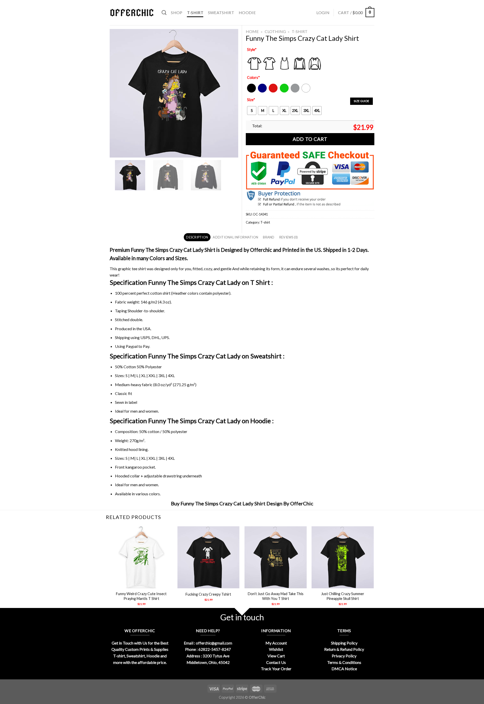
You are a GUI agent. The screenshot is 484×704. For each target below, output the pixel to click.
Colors (253, 77)
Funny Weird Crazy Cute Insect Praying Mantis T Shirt (141, 596)
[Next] (373, 570)
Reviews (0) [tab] (288, 237)
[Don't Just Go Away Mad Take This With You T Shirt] (276, 557)
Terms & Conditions (344, 662)
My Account (276, 642)
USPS (145, 337)
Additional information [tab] (235, 237)
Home (252, 31)
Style (252, 49)
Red (272, 91)
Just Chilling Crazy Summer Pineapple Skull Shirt (342, 596)
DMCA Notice (344, 668)
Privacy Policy (344, 655)
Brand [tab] (268, 237)
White (306, 91)
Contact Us (276, 662)
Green (285, 91)
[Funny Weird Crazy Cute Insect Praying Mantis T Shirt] (141, 557)
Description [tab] (197, 237)
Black (251, 91)
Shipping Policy (344, 642)
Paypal (132, 346)
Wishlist (276, 649)
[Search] (164, 12)
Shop (176, 12)
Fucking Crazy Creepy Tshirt (208, 594)
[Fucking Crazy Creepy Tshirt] (208, 557)
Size (251, 100)
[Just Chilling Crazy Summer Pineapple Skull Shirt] (343, 557)
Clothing (275, 31)
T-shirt (195, 12)
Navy (262, 91)
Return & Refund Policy (344, 649)
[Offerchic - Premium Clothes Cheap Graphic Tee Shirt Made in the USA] (132, 13)
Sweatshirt (221, 12)
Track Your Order (276, 668)
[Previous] (110, 570)
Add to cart (310, 139)
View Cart (276, 655)
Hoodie (247, 12)
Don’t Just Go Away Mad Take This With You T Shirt (276, 596)
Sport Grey (295, 91)
